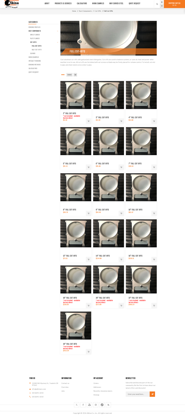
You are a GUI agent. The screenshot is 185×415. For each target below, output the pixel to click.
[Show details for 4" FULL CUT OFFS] (141, 95)
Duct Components (35, 31)
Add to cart (88, 121)
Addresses (97, 387)
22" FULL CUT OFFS (135, 298)
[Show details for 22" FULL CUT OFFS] (141, 279)
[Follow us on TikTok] (101, 404)
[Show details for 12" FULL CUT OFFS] (75, 233)
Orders (96, 383)
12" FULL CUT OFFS (70, 256)
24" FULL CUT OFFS (70, 344)
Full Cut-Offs (36, 46)
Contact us (65, 383)
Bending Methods (34, 65)
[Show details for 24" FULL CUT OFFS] (75, 325)
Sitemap (96, 395)
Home (74, 11)
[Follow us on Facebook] (83, 404)
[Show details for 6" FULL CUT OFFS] (108, 141)
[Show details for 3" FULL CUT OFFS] (108, 95)
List (75, 75)
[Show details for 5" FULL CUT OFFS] (75, 141)
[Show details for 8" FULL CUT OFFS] (75, 187)
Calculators (33, 68)
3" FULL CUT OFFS (102, 117)
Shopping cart (174, 4)
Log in (163, 2)
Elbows (32, 53)
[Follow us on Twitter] (76, 404)
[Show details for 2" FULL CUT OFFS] (75, 95)
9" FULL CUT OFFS (102, 210)
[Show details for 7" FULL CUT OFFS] (141, 141)
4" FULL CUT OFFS (135, 117)
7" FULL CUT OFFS (135, 164)
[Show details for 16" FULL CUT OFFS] (141, 233)
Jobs (63, 391)
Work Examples (34, 57)
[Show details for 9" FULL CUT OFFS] (108, 187)
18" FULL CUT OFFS (70, 298)
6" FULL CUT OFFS (102, 164)
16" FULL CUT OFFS (135, 256)
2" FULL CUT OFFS (69, 113)
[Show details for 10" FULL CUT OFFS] (141, 187)
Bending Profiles (34, 27)
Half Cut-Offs (37, 50)
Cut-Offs (33, 42)
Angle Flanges (35, 35)
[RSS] (108, 404)
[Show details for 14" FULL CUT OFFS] (108, 233)
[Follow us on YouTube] (89, 404)
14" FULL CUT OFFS (103, 256)
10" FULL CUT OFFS (135, 210)
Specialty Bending (35, 61)
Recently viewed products (102, 391)
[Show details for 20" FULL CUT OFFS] (108, 279)
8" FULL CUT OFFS (69, 210)
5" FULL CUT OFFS (69, 164)
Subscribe (152, 394)
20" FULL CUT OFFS (103, 298)
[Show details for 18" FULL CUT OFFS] (75, 279)
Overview (65, 387)
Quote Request (34, 72)
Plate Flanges (35, 38)
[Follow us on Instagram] (95, 404)
